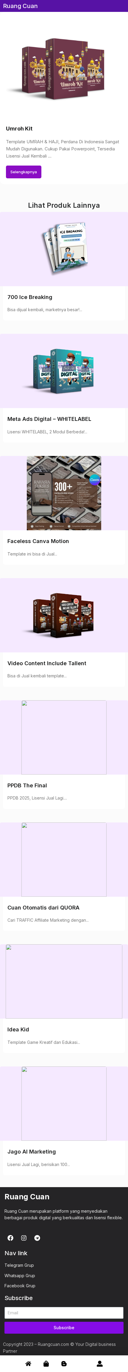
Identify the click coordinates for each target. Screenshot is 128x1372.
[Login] (100, 1360)
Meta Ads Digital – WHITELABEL (49, 419)
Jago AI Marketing (31, 1151)
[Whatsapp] (82, 1360)
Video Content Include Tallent (46, 663)
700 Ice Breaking (29, 297)
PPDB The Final (27, 785)
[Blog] (64, 1360)
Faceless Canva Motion (38, 541)
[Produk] (46, 1360)
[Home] (28, 1360)
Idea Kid (18, 1029)
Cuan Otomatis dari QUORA (43, 907)
